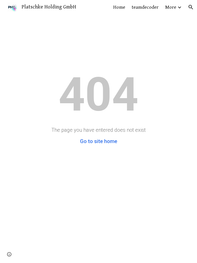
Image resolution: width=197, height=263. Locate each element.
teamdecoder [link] (145, 7)
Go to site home (98, 141)
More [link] (170, 7)
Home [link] (119, 7)
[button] (191, 7)
